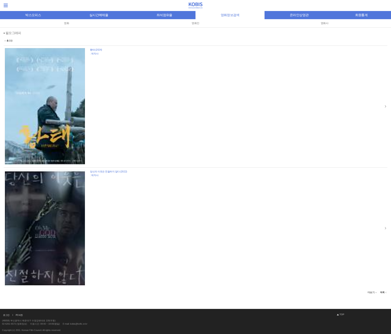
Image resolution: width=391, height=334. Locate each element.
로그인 (6, 315)
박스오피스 (33, 15)
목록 (382, 292)
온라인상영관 (299, 15)
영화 (66, 23)
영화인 (195, 23)
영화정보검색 (230, 15)
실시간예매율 (98, 15)
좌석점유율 (164, 15)
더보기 (371, 292)
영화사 (324, 23)
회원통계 (361, 15)
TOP (341, 314)
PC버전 (19, 315)
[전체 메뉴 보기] (5, 5)
